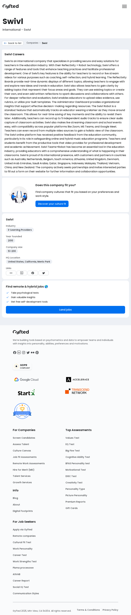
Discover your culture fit (52, 203)
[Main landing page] (12, 6)
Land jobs (65, 309)
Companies (32, 43)
